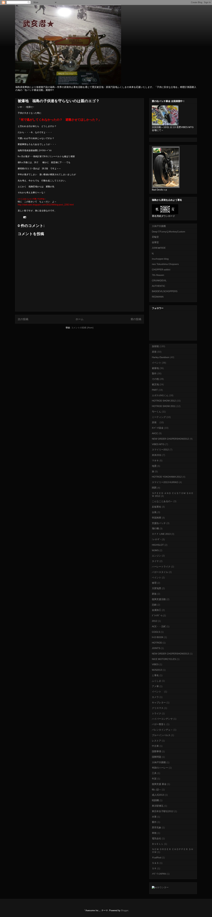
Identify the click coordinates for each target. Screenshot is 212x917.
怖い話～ (156, 789)
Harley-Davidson (160, 357)
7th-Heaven (158, 275)
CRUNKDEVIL (159, 280)
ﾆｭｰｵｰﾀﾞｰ (156, 539)
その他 (155, 379)
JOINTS (156, 648)
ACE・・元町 (159, 626)
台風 (154, 512)
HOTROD (157, 642)
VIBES (155, 664)
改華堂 (155, 242)
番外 (154, 822)
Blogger (124, 910)
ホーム (79, 319)
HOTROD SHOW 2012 (164, 400)
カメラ (155, 697)
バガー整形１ (159, 724)
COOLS (156, 632)
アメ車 (155, 686)
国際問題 (156, 757)
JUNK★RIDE (159, 247)
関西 (154, 487)
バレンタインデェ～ (162, 729)
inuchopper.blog (160, 258)
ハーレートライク (161, 566)
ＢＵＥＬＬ (157, 844)
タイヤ (155, 561)
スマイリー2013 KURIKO (165, 482)
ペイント (156, 577)
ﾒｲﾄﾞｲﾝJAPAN (159, 873)
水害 (154, 816)
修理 (154, 582)
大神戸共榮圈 (159, 226)
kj (153, 253)
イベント (156, 362)
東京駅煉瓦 (157, 805)
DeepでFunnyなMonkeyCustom (168, 231)
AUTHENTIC (158, 286)
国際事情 (156, 751)
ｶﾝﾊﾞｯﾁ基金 (157, 428)
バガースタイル (160, 572)
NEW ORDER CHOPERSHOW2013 (170, 653)
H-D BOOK (157, 637)
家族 (154, 593)
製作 (154, 373)
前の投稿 (136, 319)
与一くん (156, 411)
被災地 (155, 384)
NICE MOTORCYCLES (164, 659)
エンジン (156, 555)
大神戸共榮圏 (159, 762)
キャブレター (159, 702)
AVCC (155, 433)
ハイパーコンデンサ (162, 718)
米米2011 (156, 455)
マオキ (155, 460)
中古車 (155, 746)
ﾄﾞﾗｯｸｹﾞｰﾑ (157, 615)
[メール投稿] (24, 217)
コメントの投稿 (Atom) (82, 327)
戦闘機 (155, 800)
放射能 (155, 346)
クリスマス (157, 708)
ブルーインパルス (161, 735)
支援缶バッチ (159, 523)
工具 (154, 773)
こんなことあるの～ (162, 501)
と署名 (155, 675)
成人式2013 (158, 795)
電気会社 (156, 838)
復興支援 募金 (159, 784)
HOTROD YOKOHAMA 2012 (167, 476)
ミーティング (159, 417)
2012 (154, 621)
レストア (156, 740)
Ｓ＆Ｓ (155, 863)
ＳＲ (154, 868)
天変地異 (156, 588)
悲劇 (154, 604)
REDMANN (157, 296)
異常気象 (156, 827)
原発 (154, 351)
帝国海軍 (156, 517)
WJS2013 (157, 670)
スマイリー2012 (160, 449)
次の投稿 (23, 319)
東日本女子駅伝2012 (162, 811)
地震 (154, 466)
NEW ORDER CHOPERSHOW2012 (170, 438)
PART (155, 390)
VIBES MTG (158, 444)
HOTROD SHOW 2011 (164, 406)
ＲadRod (156, 857)
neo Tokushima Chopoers (165, 264)
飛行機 (155, 528)
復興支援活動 (159, 599)
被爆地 (155, 368)
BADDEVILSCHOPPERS (164, 291)
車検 (154, 833)
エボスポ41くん (160, 395)
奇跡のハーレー (160, 767)
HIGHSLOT (158, 545)
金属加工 (156, 610)
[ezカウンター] (160, 887)
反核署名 (156, 506)
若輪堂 (155, 237)
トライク (156, 713)
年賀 (154, 778)
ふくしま (156, 680)
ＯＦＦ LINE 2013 (161, 534)
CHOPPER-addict (161, 269)
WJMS (155, 550)
